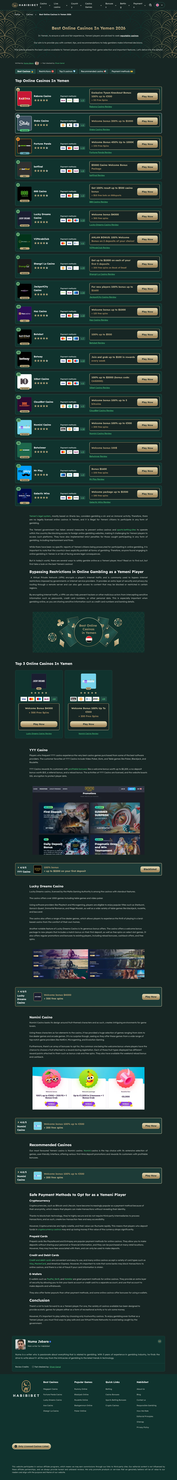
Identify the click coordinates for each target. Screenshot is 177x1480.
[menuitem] (45, 5)
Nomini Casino (42, 424)
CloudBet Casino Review (101, 410)
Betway (38, 356)
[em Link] (160, 1341)
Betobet (38, 334)
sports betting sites (126, 529)
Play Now (147, 96)
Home (17, 14)
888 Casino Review (98, 201)
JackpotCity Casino (41, 288)
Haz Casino (40, 311)
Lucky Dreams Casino (42, 216)
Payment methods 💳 (122, 71)
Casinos (29, 14)
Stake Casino (41, 120)
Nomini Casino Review (100, 433)
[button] (82, 100)
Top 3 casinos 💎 (67, 71)
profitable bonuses (78, 769)
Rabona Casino (42, 96)
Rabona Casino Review (100, 106)
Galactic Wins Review (100, 502)
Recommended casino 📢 (93, 71)
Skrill (57, 1279)
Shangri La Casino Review (102, 274)
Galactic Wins (42, 493)
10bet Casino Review (99, 387)
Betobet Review (97, 343)
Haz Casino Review (98, 320)
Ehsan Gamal (59, 63)
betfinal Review (97, 175)
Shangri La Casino (44, 263)
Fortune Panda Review (100, 152)
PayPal (50, 1279)
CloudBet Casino (43, 401)
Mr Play (38, 470)
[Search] (150, 5)
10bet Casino (41, 378)
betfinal (38, 166)
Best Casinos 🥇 (25, 71)
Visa (31, 1263)
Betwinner (40, 447)
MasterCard (40, 1263)
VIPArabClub (41, 238)
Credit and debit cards (40, 1260)
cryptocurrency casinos (49, 1229)
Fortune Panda (42, 143)
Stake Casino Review (99, 129)
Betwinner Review (98, 456)
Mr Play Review (96, 479)
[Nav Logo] (25, 5)
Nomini (87, 1150)
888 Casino (40, 191)
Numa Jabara (29, 63)
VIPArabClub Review (99, 247)
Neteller (68, 1279)
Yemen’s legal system (40, 516)
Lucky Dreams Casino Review (104, 224)
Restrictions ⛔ (46, 71)
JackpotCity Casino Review (102, 297)
